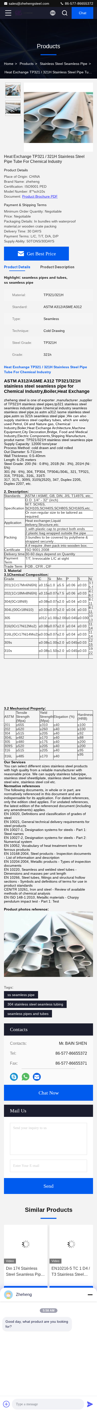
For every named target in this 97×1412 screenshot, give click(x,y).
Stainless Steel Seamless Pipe (63, 64)
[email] (37, 1077)
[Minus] (90, 1295)
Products (27, 64)
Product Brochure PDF (40, 196)
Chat (82, 13)
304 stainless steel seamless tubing (35, 1004)
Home (8, 64)
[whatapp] (25, 1077)
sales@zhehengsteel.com (29, 3)
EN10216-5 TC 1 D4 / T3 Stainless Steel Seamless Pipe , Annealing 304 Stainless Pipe (70, 1271)
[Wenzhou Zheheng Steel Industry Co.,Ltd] (25, 13)
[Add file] (6, 1404)
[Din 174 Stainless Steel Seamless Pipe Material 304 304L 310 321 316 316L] (26, 1244)
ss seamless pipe (21, 995)
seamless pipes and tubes (27, 1014)
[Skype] (14, 1077)
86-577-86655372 (78, 3)
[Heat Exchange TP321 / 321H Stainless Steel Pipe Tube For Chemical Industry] (58, 117)
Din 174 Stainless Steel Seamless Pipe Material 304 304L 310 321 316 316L (25, 1271)
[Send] (90, 1404)
